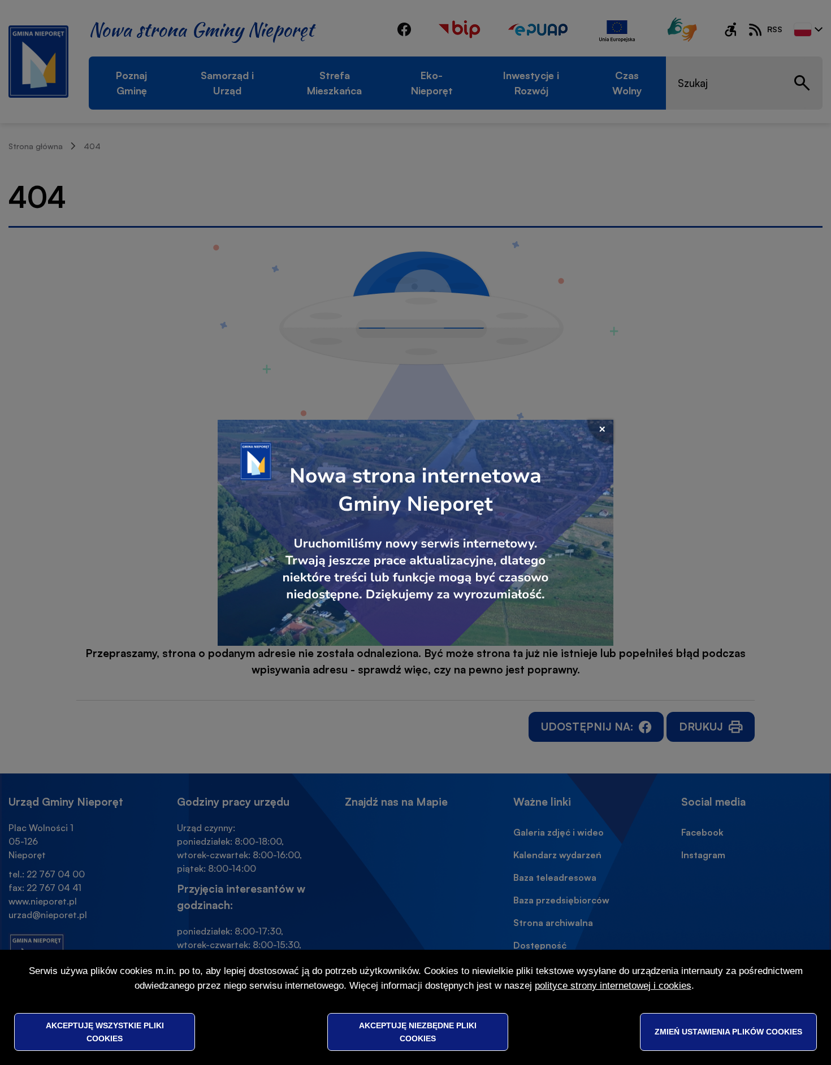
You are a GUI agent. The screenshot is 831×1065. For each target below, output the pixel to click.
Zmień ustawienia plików (728, 1031)
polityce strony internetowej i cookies (613, 985)
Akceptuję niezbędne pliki (418, 1031)
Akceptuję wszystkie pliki (105, 1031)
